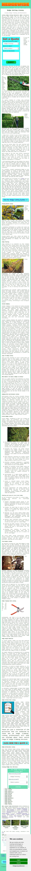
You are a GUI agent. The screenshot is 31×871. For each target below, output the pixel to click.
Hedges (26, 114)
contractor (24, 92)
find (6, 749)
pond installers (18, 815)
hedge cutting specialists (20, 761)
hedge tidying (23, 726)
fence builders (10, 809)
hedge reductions (24, 706)
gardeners (9, 812)
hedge (20, 73)
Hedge (3, 178)
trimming (27, 130)
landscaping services (7, 816)
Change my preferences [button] (19, 865)
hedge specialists (6, 188)
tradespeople (5, 818)
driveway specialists (22, 808)
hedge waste (11, 151)
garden (6, 299)
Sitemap (3, 854)
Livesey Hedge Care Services (10, 767)
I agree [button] (18, 860)
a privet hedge (24, 497)
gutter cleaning (10, 814)
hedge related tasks (10, 727)
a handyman (24, 809)
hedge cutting (5, 146)
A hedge (4, 135)
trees (26, 551)
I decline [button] (19, 863)
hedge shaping (15, 722)
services (4, 194)
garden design (5, 813)
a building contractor (21, 813)
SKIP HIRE (20, 812)
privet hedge (8, 535)
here (19, 762)
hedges (3, 82)
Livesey (22, 178)
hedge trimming (5, 145)
